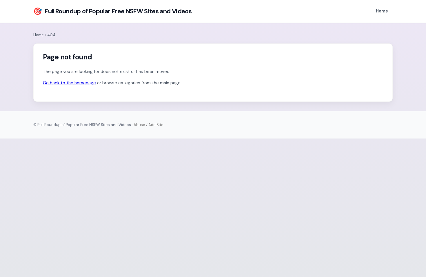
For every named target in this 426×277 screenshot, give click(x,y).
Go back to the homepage (69, 83)
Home (382, 11)
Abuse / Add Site (148, 124)
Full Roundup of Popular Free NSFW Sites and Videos (112, 11)
